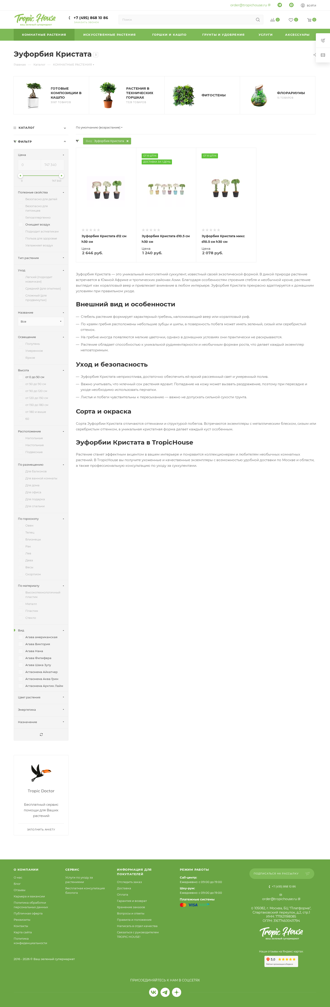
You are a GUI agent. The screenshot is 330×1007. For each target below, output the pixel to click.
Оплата (122, 894)
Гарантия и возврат (132, 901)
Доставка (124, 888)
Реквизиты (22, 919)
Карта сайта (23, 932)
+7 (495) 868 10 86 (90, 18)
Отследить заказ (129, 882)
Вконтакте (153, 992)
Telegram (165, 992)
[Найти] (257, 19)
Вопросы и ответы (130, 913)
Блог (17, 883)
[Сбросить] (41, 734)
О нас (18, 877)
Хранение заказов (131, 907)
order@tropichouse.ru (248, 5)
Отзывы (19, 890)
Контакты (21, 926)
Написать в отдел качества (137, 926)
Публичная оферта (28, 913)
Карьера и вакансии (29, 896)
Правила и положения (134, 919)
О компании (26, 869)
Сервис (72, 869)
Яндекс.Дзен (176, 992)
